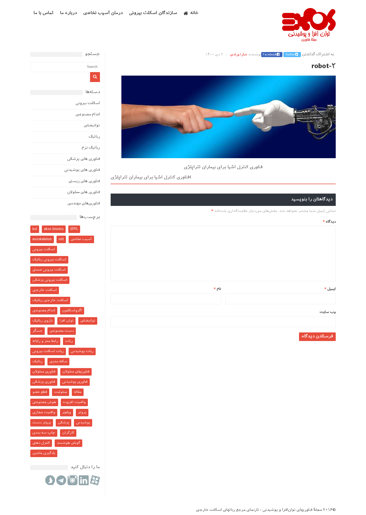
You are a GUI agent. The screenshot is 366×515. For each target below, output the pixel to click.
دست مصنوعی (62, 331)
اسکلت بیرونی (88, 103)
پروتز (82, 412)
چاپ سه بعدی (43, 433)
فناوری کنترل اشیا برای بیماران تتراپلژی (223, 167)
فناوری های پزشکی (83, 159)
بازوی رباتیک (42, 320)
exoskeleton (42, 239)
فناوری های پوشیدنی (82, 170)
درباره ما (68, 13)
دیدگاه (329, 222)
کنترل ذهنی (41, 443)
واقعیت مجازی (43, 412)
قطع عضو (39, 392)
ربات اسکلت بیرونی (48, 351)
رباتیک (94, 136)
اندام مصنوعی (88, 114)
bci (34, 229)
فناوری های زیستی (84, 181)
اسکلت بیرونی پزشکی (49, 280)
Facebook (270, 55)
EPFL (74, 229)
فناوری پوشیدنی (75, 382)
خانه (194, 13)
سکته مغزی (58, 361)
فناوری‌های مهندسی (84, 203)
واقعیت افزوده (74, 402)
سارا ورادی (238, 55)
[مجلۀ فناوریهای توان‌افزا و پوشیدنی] (309, 40)
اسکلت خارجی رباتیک (50, 300)
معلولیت (60, 392)
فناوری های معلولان (83, 192)
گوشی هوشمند (68, 443)
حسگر (37, 331)
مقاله (77, 392)
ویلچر (66, 412)
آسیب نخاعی (81, 239)
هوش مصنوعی (44, 402)
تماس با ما (43, 13)
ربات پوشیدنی (82, 351)
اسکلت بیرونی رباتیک (49, 259)
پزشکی (63, 422)
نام (217, 289)
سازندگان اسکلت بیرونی (153, 13)
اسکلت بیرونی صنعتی (49, 270)
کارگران (68, 433)
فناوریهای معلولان (75, 371)
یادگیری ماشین (43, 453)
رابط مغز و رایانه (45, 341)
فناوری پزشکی (43, 382)
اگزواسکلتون (72, 310)
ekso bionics (54, 229)
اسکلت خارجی (44, 290)
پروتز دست (41, 422)
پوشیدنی (83, 422)
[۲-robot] (228, 157)
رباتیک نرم (91, 147)
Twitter (290, 55)
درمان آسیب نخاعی (103, 13)
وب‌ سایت (328, 312)
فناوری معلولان (43, 371)
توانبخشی (92, 125)
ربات (69, 341)
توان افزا (66, 320)
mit (61, 239)
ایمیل (330, 289)
